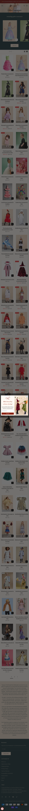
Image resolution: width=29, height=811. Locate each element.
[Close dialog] (27, 396)
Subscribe (7, 413)
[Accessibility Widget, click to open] (2, 808)
